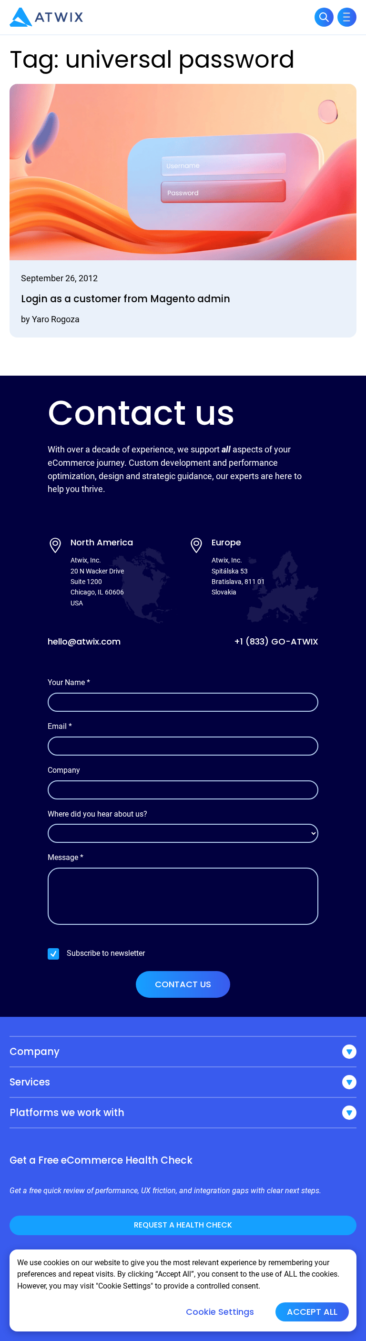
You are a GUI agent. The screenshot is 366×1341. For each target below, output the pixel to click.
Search (324, 17)
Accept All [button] (312, 1312)
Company (64, 770)
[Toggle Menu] (347, 16)
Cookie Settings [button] (220, 1312)
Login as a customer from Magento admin (125, 299)
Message (65, 857)
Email (60, 726)
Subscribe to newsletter (106, 953)
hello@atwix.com (84, 641)
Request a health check (183, 1224)
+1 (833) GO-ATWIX (276, 641)
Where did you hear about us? (97, 814)
